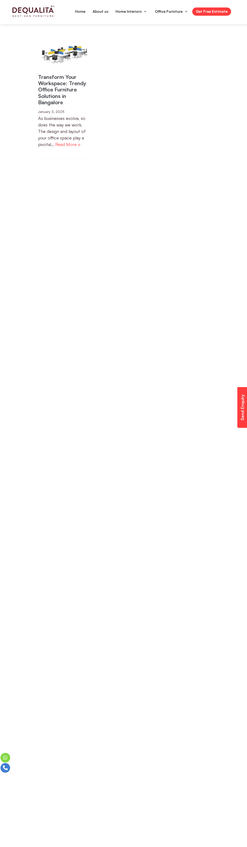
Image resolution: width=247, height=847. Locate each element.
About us (100, 11)
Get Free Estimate (211, 11)
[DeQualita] (33, 12)
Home (80, 11)
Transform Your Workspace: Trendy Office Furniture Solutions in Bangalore (62, 90)
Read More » (68, 144)
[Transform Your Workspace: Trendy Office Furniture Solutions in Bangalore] (64, 52)
